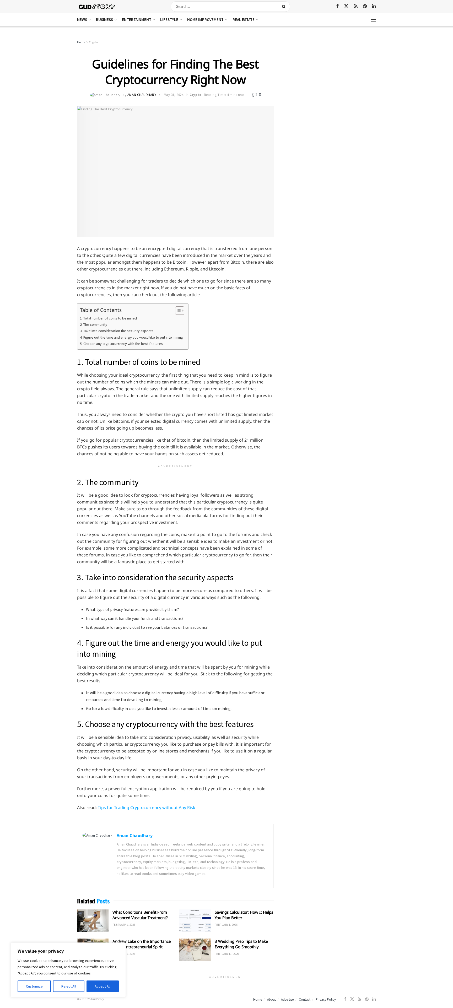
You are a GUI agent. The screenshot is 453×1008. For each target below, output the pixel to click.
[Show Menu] (373, 19)
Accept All (102, 986)
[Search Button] (284, 6)
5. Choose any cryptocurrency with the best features (121, 343)
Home (81, 42)
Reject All (68, 986)
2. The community (93, 324)
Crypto (93, 42)
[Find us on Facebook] (337, 6)
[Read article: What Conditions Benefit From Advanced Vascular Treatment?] (93, 920)
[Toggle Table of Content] (177, 310)
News (82, 19)
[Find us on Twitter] (346, 6)
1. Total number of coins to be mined (108, 318)
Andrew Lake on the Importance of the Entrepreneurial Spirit (141, 944)
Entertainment (136, 19)
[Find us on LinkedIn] (374, 6)
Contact (304, 999)
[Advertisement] (330, 78)
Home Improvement (205, 19)
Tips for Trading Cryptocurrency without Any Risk (146, 807)
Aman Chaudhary (141, 95)
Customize (34, 986)
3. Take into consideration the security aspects (116, 330)
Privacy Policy (326, 999)
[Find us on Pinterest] (365, 6)
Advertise (287, 999)
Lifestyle (169, 19)
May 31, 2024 (173, 95)
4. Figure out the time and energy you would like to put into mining (131, 337)
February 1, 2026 (123, 924)
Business (104, 19)
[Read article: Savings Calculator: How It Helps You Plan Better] (195, 920)
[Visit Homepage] (97, 6)
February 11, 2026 (227, 954)
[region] (68, 970)
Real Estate (244, 19)
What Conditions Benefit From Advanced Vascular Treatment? (140, 914)
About (271, 999)
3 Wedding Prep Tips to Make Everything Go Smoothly (241, 944)
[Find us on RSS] (356, 6)
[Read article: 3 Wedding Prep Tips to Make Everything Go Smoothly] (195, 950)
